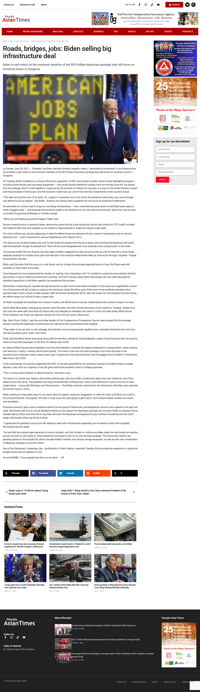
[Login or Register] (187, 4)
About (44, 5)
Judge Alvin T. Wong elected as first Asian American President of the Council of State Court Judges (93, 492)
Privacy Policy (170, 682)
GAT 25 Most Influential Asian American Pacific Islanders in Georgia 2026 (105, 639)
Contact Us (9, 5)
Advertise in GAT (27, 5)
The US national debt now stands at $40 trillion (113, 544)
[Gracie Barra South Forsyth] (175, 76)
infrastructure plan (60, 41)
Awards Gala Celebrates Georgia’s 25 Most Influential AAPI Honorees (103, 625)
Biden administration (40, 41)
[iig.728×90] (145, 24)
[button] (193, 4)
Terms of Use (187, 682)
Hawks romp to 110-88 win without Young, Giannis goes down (28, 492)
